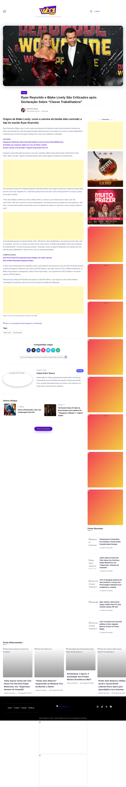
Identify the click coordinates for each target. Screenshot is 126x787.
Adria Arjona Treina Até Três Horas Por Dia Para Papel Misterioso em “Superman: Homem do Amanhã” (109, 563)
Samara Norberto (72, 683)
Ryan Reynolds (17, 332)
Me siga (80, 370)
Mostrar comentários (43, 429)
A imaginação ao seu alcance (47, 16)
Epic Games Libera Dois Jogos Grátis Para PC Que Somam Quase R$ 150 (110, 604)
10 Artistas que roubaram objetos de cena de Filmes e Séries (25, 145)
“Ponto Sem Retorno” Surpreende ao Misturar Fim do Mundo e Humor (49, 684)
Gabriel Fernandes (9, 693)
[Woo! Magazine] (47, 10)
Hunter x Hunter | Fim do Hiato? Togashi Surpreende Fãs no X (25, 148)
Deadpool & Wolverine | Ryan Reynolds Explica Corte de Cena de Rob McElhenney (33, 142)
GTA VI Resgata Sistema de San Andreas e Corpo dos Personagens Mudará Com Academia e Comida (111, 583)
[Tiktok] (102, 707)
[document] (63, 737)
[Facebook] (111, 707)
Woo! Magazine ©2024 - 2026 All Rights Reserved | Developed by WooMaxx (63, 718)
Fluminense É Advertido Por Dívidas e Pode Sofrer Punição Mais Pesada (110, 541)
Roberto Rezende (103, 693)
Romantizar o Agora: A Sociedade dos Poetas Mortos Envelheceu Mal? (79, 677)
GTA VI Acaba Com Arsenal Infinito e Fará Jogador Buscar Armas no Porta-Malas (111, 625)
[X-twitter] (106, 707)
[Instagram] (98, 707)
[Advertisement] (43, 173)
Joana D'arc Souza (32, 109)
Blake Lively (7, 332)
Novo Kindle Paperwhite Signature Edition (18, 260)
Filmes (24, 92)
